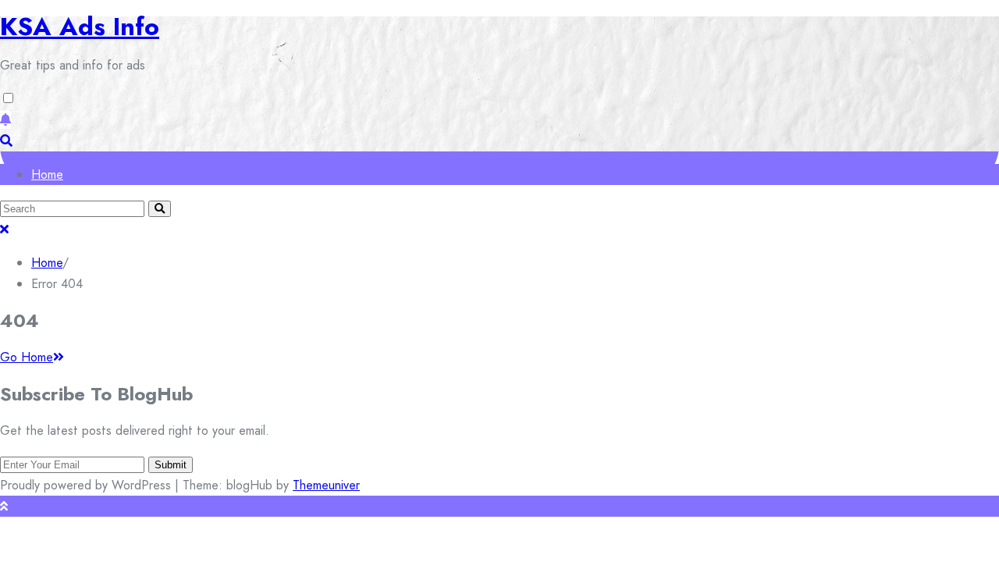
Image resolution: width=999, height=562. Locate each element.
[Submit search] (159, 209)
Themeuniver (326, 485)
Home (47, 174)
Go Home (26, 357)
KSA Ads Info (79, 26)
